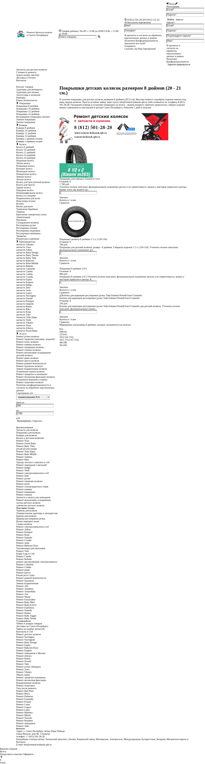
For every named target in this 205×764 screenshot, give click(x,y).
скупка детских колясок (28, 502)
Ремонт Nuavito (24, 718)
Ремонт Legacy (23, 707)
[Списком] (66, 142)
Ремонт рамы (23, 570)
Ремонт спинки (24, 494)
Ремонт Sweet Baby (26, 443)
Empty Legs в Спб (25, 553)
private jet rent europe (26, 449)
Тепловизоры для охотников (30, 548)
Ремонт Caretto (23, 556)
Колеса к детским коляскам (30, 438)
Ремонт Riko (22, 459)
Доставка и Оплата (26, 77)
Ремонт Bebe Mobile (26, 454)
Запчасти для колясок (27, 430)
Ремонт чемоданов (25, 723)
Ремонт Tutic (22, 726)
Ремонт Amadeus (24, 588)
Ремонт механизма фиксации (31, 680)
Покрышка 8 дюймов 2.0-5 (73, 268)
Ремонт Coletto (23, 567)
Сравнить (64, 203)
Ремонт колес (23, 484)
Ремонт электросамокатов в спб (32, 473)
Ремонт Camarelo (24, 564)
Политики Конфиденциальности (177, 60)
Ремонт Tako (22, 664)
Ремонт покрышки (25, 492)
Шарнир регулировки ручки (30, 518)
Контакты (21, 80)
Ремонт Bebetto (24, 559)
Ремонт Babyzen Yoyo (27, 545)
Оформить (28, 754)
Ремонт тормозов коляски (29, 481)
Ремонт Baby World (26, 618)
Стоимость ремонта (26, 72)
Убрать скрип (23, 675)
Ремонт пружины (25, 580)
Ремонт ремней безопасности (31, 578)
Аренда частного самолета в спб (32, 462)
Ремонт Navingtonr (25, 639)
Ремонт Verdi (22, 470)
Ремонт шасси (23, 572)
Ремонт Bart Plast (24, 691)
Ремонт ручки (23, 478)
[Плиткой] (61, 142)
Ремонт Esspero (24, 650)
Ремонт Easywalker (25, 599)
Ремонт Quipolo (24, 537)
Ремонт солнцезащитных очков (32, 486)
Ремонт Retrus (23, 658)
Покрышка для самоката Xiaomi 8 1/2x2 (79, 179)
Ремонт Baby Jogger (26, 615)
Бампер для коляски (26, 516)
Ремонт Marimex (24, 712)
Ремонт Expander (24, 699)
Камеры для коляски (26, 435)
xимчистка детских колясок (30, 505)
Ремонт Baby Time (25, 446)
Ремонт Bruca (23, 693)
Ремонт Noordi (23, 661)
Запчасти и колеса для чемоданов (33, 497)
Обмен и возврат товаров (29, 623)
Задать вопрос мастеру (27, 75)
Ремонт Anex (23, 669)
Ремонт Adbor (23, 529)
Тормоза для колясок (26, 510)
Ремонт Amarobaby (26, 591)
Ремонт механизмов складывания (33, 500)
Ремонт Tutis (22, 551)
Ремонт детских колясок (28, 634)
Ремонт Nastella (24, 610)
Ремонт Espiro (23, 645)
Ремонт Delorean (24, 696)
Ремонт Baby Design (26, 642)
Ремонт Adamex (24, 457)
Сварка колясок (24, 524)
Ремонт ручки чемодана (28, 666)
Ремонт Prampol (24, 532)
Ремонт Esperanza (25, 607)
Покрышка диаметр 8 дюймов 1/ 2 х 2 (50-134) (83, 239)
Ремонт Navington (25, 637)
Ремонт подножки (25, 685)
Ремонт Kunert (23, 701)
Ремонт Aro (22, 594)
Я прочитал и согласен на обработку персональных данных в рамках (177, 53)
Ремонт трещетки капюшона (30, 677)
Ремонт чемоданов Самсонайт (31, 465)
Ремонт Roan (22, 535)
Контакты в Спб (24, 631)
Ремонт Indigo (23, 467)
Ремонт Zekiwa (24, 656)
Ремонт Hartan (23, 613)
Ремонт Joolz (22, 543)
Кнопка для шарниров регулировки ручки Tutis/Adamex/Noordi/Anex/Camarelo (99, 298)
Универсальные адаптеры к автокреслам (37, 513)
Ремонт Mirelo (23, 715)
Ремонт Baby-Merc (25, 602)
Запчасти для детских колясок (31, 69)
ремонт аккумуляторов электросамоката (36, 562)
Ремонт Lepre (23, 710)
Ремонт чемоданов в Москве (30, 653)
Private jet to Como (25, 575)
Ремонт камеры (24, 489)
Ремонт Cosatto (24, 540)
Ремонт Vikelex (24, 672)
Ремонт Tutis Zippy (25, 451)
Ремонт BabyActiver (26, 605)
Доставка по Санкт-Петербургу (32, 626)
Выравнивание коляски (28, 683)
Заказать (63, 197)
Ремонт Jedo (22, 476)
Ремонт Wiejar (23, 597)
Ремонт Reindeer (24, 720)
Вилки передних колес (27, 521)
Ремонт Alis (22, 586)
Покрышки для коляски (28, 432)
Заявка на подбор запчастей (30, 629)
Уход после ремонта (26, 688)
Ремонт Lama (23, 704)
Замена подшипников (27, 583)
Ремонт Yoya (22, 440)
